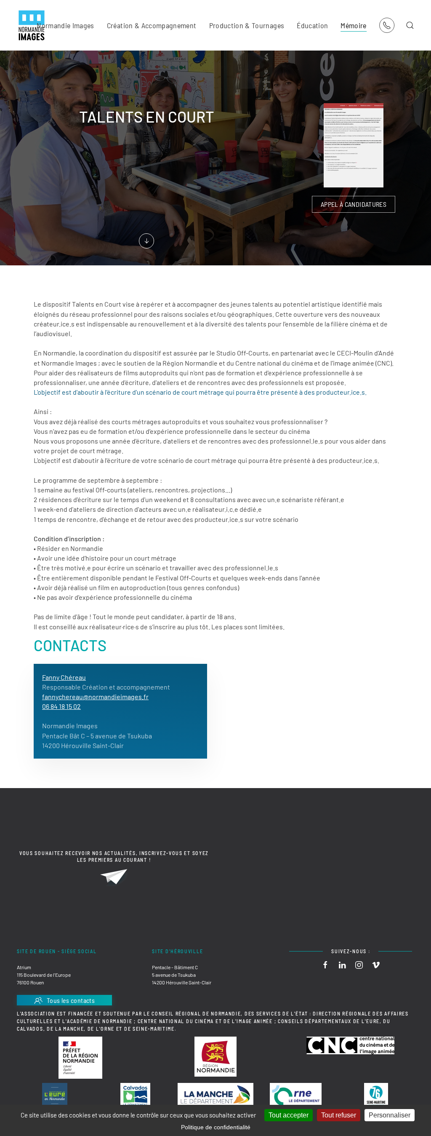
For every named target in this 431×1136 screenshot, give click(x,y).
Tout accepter (289, 1115)
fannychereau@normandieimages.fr (95, 696)
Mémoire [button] (353, 25)
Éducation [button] (312, 25)
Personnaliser (389, 1115)
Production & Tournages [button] (247, 25)
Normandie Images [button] (65, 25)
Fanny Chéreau (64, 677)
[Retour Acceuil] (31, 25)
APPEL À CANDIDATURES (353, 204)
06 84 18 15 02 (61, 706)
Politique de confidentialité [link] (215, 1127)
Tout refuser (338, 1115)
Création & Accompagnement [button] (152, 25)
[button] (410, 25)
